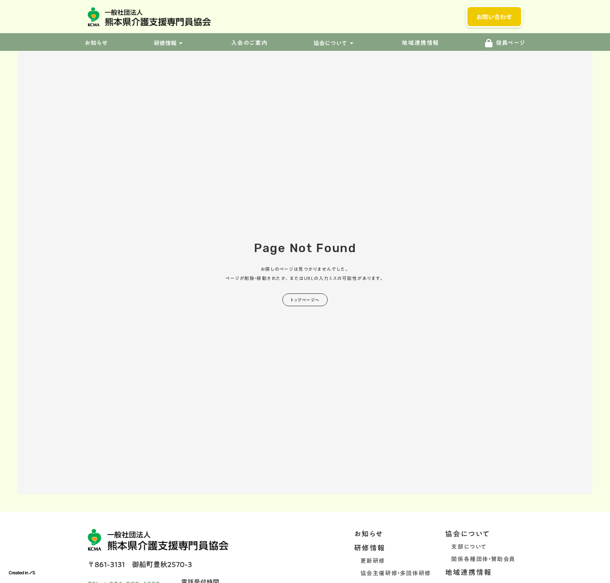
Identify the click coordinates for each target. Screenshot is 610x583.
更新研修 (369, 561)
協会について (467, 534)
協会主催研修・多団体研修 (392, 573)
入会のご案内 (249, 43)
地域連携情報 (420, 43)
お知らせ (368, 534)
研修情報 (369, 548)
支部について (466, 547)
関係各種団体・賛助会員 (480, 559)
